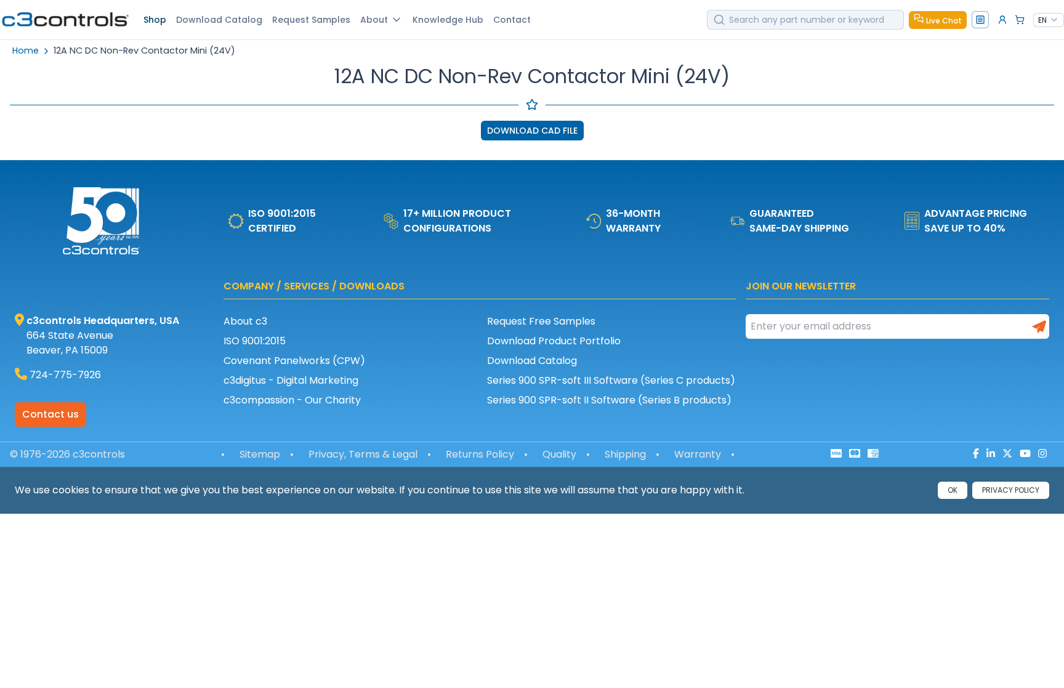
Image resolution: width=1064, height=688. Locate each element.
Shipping (625, 454)
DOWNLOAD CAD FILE (532, 130)
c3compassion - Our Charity (292, 400)
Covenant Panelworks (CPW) (294, 361)
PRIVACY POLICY (1010, 490)
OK (952, 490)
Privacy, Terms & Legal (362, 454)
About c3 (245, 321)
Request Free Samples (541, 321)
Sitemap (260, 454)
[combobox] (1048, 20)
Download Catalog (532, 361)
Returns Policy (480, 454)
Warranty (697, 454)
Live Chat (944, 20)
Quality (559, 454)
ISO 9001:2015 (255, 341)
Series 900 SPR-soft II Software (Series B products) (609, 400)
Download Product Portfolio (554, 341)
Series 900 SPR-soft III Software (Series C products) (611, 380)
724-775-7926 (65, 375)
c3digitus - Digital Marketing (291, 380)
